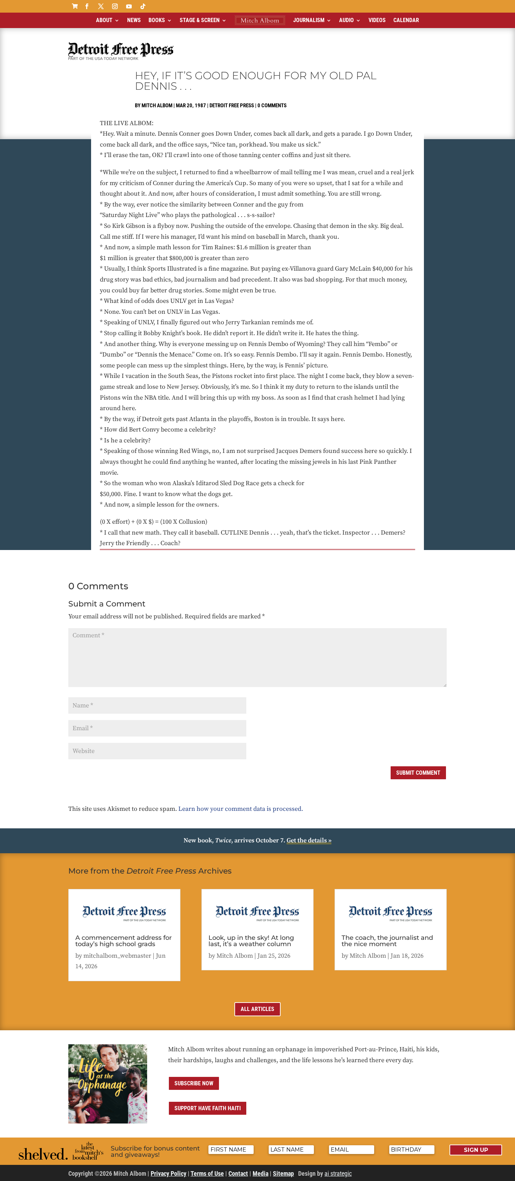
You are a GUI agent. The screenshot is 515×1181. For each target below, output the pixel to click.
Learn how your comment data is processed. (240, 809)
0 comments (272, 105)
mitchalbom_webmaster (117, 956)
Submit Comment (418, 772)
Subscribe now (193, 1083)
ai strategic (338, 1173)
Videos (377, 20)
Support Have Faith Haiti (207, 1108)
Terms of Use (207, 1173)
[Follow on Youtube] (129, 6)
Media (260, 1173)
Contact (238, 1173)
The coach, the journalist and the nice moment (387, 941)
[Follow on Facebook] (86, 6)
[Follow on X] (101, 6)
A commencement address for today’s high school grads (123, 941)
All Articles (257, 1009)
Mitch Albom (157, 105)
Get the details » (309, 840)
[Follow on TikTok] (143, 6)
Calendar (406, 20)
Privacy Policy (168, 1173)
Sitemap (283, 1173)
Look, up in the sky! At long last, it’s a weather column (251, 941)
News (134, 20)
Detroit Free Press (232, 105)
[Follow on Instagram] (115, 6)
